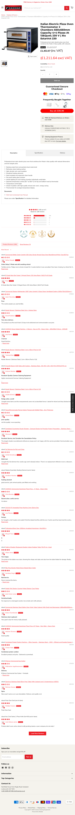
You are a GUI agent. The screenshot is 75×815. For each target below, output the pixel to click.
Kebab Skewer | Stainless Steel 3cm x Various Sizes (21, 310)
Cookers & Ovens (12, 15)
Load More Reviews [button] (37, 733)
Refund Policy (31, 808)
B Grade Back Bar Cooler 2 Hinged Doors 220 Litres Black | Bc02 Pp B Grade (28, 275)
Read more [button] (4, 269)
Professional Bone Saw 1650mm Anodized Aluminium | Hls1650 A (25, 528)
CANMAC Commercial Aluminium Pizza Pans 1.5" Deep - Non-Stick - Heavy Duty (30, 626)
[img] (37, 210)
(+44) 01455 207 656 (7, 791)
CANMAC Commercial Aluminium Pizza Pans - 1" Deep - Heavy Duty (26, 489)
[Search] (66, 8)
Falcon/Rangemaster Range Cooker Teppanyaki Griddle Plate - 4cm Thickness (29, 410)
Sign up (28, 757)
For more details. (61, 141)
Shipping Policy (41, 808)
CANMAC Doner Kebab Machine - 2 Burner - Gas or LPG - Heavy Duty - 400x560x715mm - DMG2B (36, 329)
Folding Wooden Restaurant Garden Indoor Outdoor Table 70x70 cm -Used (28, 547)
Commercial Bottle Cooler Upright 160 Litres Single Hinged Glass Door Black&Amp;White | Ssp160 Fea (36, 255)
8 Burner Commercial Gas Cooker (15, 661)
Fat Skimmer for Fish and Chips (14, 449)
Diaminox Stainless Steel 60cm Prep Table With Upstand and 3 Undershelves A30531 (32, 682)
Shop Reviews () (25, 244)
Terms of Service (52, 808)
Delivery (62, 153)
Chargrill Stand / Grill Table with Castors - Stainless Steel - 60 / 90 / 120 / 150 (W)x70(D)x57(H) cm (35, 366)
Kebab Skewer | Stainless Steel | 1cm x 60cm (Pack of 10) (23, 350)
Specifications (39, 153)
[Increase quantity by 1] (56, 74)
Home (3, 15)
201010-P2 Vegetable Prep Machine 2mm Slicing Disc (22, 508)
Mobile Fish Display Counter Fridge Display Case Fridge (22, 588)
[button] (27, 215)
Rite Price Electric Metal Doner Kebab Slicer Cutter (20, 568)
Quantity (42, 70)
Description (13, 153)
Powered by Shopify (37, 812)
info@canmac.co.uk (19, 791)
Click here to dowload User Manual (17, 195)
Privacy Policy (22, 808)
